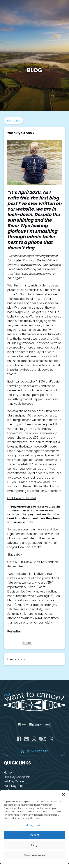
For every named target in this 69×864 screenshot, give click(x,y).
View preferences (34, 855)
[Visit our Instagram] (34, 739)
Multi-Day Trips (14, 786)
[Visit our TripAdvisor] (42, 739)
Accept (34, 834)
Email (28, 642)
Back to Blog (13, 120)
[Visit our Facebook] (19, 739)
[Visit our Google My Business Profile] (26, 739)
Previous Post (16, 659)
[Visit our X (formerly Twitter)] (51, 739)
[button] (63, 794)
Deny (34, 845)
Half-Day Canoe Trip (17, 777)
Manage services (34, 825)
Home (8, 772)
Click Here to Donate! (21, 498)
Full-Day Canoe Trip (16, 781)
